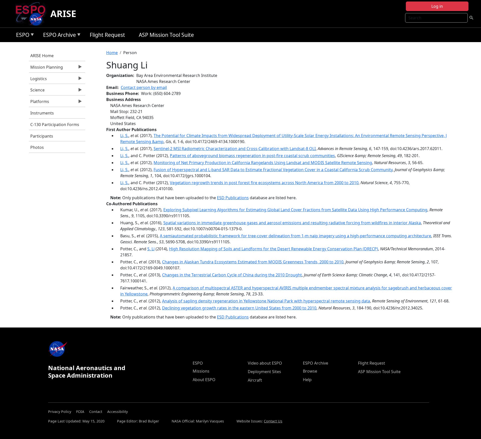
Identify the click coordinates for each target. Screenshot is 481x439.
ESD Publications (233, 197)
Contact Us (273, 421)
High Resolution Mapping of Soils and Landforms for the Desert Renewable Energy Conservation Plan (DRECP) (273, 249)
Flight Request (107, 34)
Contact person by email (144, 87)
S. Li (151, 249)
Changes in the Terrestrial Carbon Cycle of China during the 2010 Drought (232, 275)
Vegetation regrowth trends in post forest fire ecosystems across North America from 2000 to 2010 (264, 182)
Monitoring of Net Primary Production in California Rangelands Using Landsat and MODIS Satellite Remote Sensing (263, 162)
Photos (37, 147)
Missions (201, 371)
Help (307, 379)
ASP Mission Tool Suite (166, 34)
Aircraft (255, 380)
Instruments (42, 113)
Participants (41, 136)
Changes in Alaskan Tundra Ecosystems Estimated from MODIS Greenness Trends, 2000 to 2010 (252, 262)
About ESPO (204, 379)
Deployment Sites (264, 371)
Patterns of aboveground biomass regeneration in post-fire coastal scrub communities (252, 155)
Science (37, 91)
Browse (310, 371)
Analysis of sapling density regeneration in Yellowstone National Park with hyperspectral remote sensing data (266, 301)
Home (112, 52)
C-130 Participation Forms (54, 124)
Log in (437, 6)
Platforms (39, 103)
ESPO (21, 35)
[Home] (32, 13)
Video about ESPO (265, 363)
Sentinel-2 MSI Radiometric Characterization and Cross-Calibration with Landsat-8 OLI (235, 148)
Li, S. (124, 135)
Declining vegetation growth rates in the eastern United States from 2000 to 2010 (239, 308)
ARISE (63, 14)
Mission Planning (46, 68)
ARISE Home (42, 55)
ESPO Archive (58, 35)
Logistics (38, 80)
